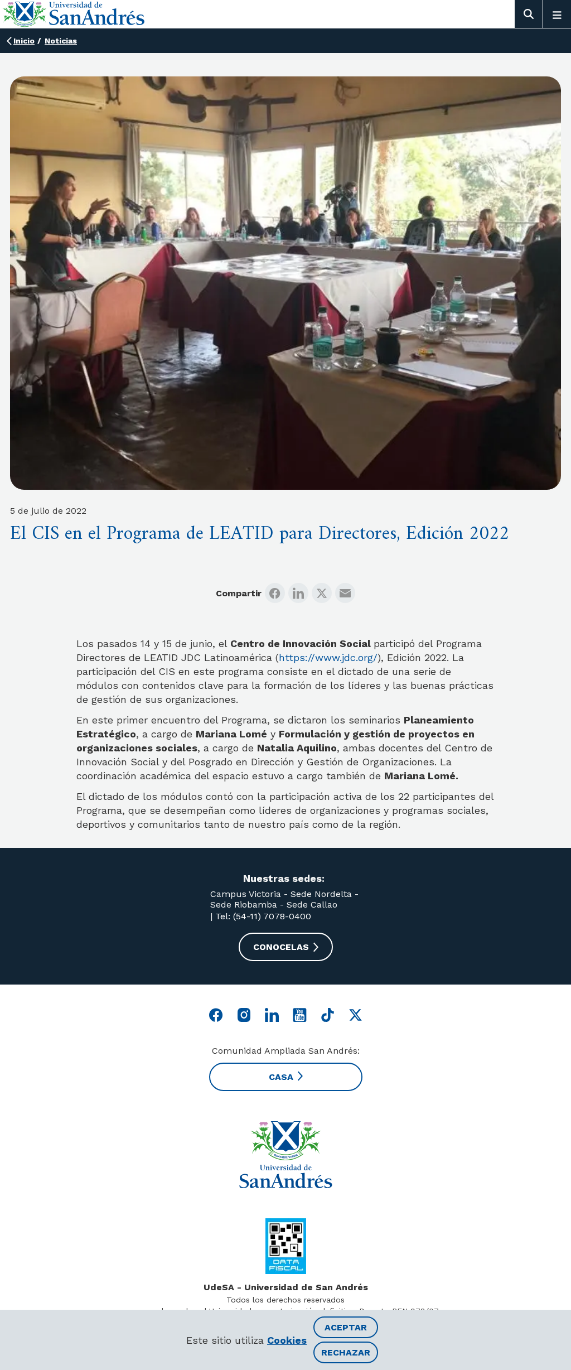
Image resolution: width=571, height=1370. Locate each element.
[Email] (345, 593)
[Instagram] (244, 1015)
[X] (322, 593)
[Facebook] (275, 593)
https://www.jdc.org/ (328, 657)
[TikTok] (328, 1015)
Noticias (61, 40)
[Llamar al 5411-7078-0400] (285, 1246)
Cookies (287, 1340)
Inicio (24, 40)
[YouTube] (300, 1015)
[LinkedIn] (298, 593)
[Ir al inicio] (285, 1154)
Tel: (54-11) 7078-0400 (261, 916)
